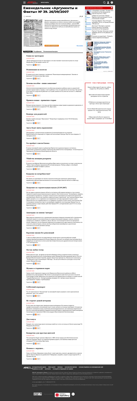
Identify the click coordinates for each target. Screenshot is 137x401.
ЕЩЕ (38, 64)
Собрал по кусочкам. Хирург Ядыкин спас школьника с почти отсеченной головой (102, 17)
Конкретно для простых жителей (40, 333)
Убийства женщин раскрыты (38, 158)
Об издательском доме (39, 367)
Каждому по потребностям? (38, 174)
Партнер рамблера (48, 394)
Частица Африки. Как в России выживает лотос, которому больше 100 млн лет (103, 22)
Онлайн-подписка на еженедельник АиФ (91, 367)
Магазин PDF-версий (71, 367)
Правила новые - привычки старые (41, 100)
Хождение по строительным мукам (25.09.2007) (46, 187)
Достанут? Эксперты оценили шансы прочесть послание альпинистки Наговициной (101, 27)
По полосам (28, 51)
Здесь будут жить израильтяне (39, 128)
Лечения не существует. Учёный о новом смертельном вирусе (102, 36)
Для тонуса (31, 319)
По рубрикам (37, 51)
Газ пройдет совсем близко (37, 143)
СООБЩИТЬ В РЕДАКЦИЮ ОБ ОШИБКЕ (63, 369)
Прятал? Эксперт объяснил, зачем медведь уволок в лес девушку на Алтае (102, 32)
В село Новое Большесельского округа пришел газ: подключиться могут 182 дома (99, 110)
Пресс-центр (51, 367)
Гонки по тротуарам (35, 56)
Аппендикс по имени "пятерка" (39, 212)
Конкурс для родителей (36, 114)
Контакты (48, 369)
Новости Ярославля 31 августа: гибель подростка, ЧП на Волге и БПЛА (99, 87)
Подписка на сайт (37, 369)
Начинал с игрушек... (35, 348)
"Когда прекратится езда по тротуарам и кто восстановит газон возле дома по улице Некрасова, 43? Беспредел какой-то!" (52, 61)
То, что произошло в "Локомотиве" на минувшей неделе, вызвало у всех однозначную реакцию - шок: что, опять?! (52, 292)
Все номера (80, 45)
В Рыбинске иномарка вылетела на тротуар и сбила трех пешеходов (99, 102)
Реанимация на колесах (36, 69)
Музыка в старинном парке (38, 268)
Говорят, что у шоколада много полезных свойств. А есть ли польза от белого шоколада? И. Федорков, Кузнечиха (54, 324)
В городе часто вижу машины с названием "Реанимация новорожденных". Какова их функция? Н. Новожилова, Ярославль (52, 75)
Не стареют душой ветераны (38, 300)
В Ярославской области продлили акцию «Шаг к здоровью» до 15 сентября (99, 117)
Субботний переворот (35, 287)
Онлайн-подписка (52, 45)
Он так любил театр (35, 250)
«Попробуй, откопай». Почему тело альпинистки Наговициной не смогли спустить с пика (102, 12)
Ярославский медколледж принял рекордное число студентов (99, 95)
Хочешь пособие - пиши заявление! (41, 83)
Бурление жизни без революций (40, 233)
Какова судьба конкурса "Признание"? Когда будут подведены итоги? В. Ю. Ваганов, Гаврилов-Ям (52, 119)
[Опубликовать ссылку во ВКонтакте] (33, 65)
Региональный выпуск (50, 51)
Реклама (60, 367)
